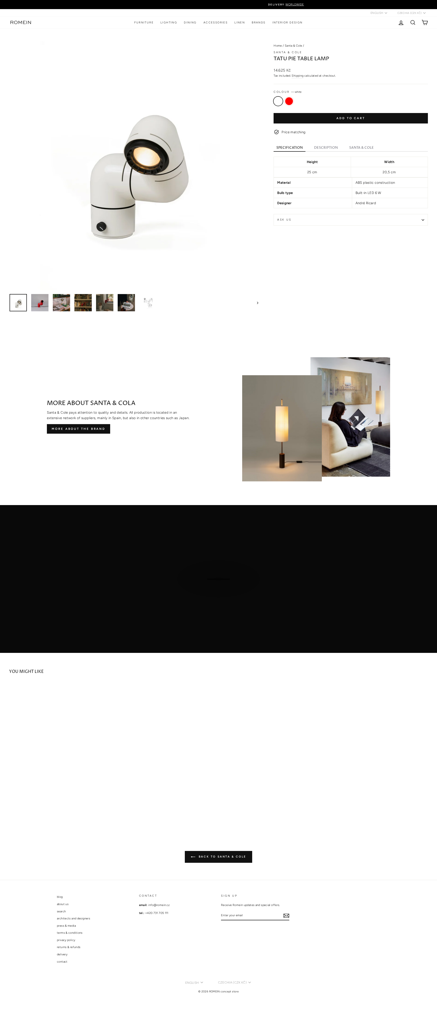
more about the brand (78, 428)
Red (289, 101)
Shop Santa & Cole (218, 592)
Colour (288, 91)
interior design (287, 22)
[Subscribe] (286, 915)
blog (60, 896)
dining (190, 22)
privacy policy (66, 940)
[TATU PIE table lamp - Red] (18, 812)
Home (278, 45)
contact (62, 961)
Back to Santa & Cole (221, 856)
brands (258, 22)
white (278, 101)
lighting (168, 22)
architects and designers (73, 918)
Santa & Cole (293, 45)
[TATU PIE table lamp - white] (12, 812)
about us (63, 904)
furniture (144, 22)
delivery (62, 954)
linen (239, 22)
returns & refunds (68, 947)
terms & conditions (70, 932)
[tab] (289, 148)
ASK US (284, 219)
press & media (66, 925)
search (61, 911)
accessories (215, 22)
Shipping (297, 75)
